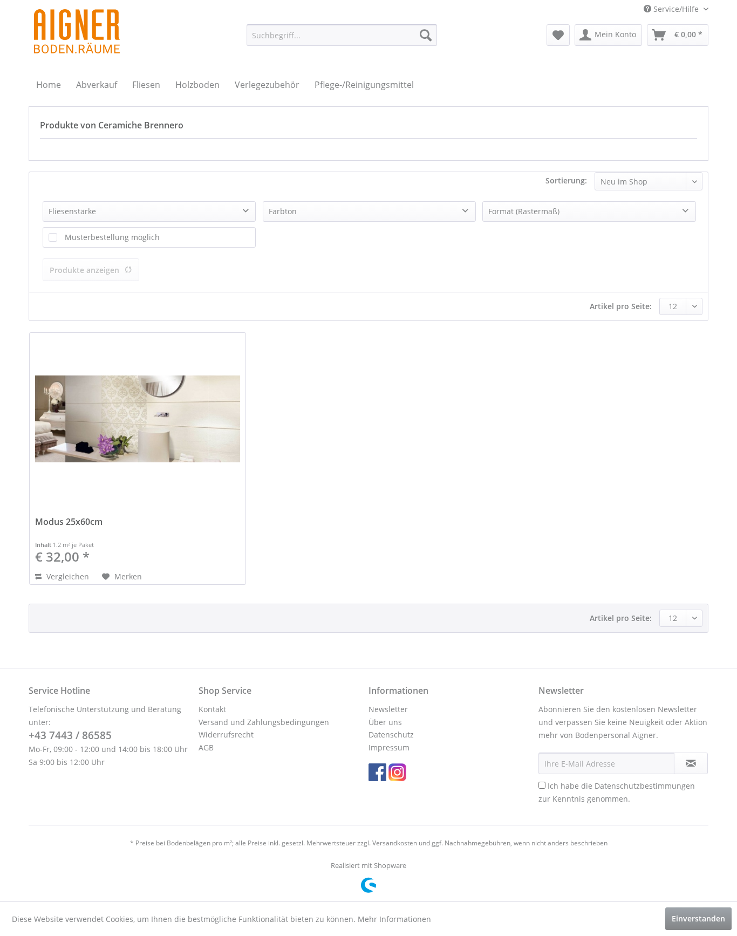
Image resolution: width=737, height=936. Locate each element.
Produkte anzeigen (84, 270)
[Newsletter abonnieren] (691, 763)
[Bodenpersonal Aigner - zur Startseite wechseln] (77, 31)
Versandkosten (394, 843)
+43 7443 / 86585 (70, 735)
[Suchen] (425, 35)
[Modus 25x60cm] (137, 419)
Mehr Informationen (394, 919)
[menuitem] (342, 35)
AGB (206, 747)
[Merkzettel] (558, 35)
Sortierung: (566, 180)
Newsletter (388, 709)
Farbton (283, 211)
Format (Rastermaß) (523, 211)
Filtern (59, 181)
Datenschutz (391, 734)
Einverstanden (698, 918)
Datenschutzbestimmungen (645, 786)
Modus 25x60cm (69, 522)
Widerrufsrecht (226, 734)
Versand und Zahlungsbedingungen (264, 722)
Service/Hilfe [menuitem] (676, 9)
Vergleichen (66, 576)
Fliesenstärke (72, 211)
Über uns (385, 722)
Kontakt (212, 709)
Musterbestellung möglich (112, 237)
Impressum (389, 747)
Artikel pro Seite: (621, 306)
